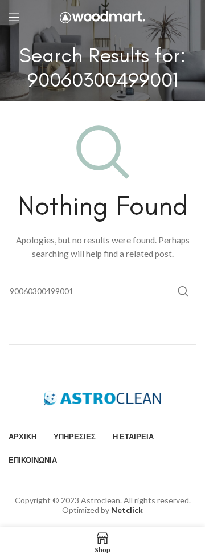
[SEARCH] (183, 291)
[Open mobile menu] (14, 17)
